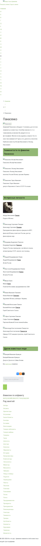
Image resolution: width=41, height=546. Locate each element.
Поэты (5, 497)
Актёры (5, 405)
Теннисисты (7, 515)
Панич (9, 284)
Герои (5, 438)
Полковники (7, 491)
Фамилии (3, 9)
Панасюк (19, 245)
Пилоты (5, 483)
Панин (19, 260)
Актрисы (6, 408)
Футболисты (7, 521)
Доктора (6, 444)
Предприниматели (8, 500)
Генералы (6, 435)
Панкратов (23, 331)
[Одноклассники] (20, 374)
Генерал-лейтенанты (9, 429)
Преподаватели (8, 506)
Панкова (16, 319)
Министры (6, 465)
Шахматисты (7, 533)
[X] (23, 374)
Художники (6, 527)
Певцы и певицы (8, 474)
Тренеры (5, 518)
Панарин (19, 227)
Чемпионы (6, 530)
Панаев (17, 215)
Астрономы (7, 414)
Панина (21, 272)
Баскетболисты (8, 417)
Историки (6, 453)
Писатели (6, 486)
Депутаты (6, 441)
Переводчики (7, 480)
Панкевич (16, 296)
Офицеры (6, 471)
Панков (18, 307)
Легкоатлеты (7, 462)
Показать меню (5, 4)
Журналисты (7, 450)
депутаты (8, 364)
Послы (5, 494)
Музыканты (7, 468)
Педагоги (6, 477)
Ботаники (6, 423)
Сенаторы (6, 512)
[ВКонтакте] (18, 374)
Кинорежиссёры (8, 456)
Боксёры (6, 420)
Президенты (7, 503)
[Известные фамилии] (10, 1)
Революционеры (8, 509)
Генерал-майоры (8, 432)
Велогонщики (7, 426)
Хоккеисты (6, 524)
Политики (6, 488)
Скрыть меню (14, 4)
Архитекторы (7, 411)
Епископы (6, 447)
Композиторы (7, 459)
